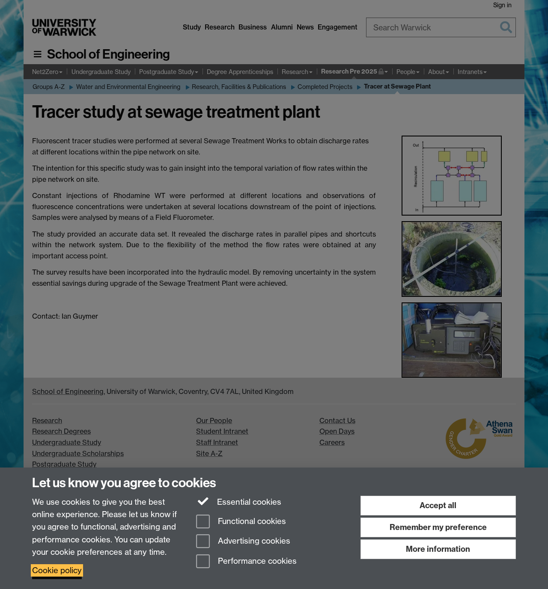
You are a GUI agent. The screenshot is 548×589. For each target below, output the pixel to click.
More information (438, 549)
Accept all (438, 505)
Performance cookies (256, 561)
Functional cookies (251, 521)
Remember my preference (438, 527)
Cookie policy (57, 570)
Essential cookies (248, 502)
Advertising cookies (253, 541)
